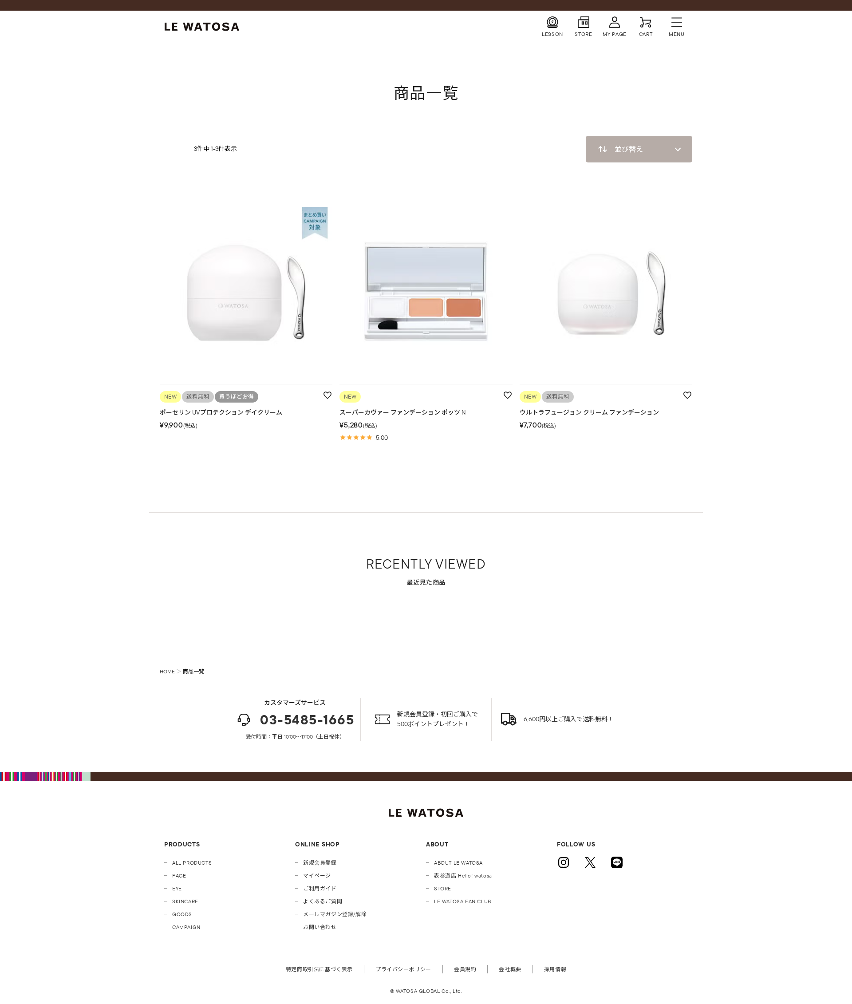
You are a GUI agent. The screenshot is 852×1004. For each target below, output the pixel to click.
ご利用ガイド (320, 888)
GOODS (182, 914)
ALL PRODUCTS (192, 862)
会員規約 (465, 969)
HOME (167, 671)
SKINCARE (185, 901)
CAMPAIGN (186, 927)
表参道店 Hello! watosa (463, 875)
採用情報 (555, 969)
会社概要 (510, 969)
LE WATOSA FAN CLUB (462, 901)
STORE (442, 888)
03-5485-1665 (307, 719)
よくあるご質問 (322, 901)
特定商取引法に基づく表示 (319, 969)
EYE (177, 888)
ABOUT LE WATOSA (458, 862)
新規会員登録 (320, 862)
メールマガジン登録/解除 (335, 914)
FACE (179, 875)
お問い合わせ (320, 927)
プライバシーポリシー (403, 969)
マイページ (317, 875)
